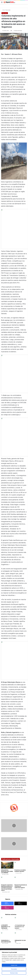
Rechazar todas (14, 973)
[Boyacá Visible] (9, 2)
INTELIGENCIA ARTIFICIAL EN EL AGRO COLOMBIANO (7, 871)
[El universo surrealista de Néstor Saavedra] (21, 865)
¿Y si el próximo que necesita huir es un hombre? (20, 927)
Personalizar (14, 969)
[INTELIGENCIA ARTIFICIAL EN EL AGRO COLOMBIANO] (7, 865)
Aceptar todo (14, 965)
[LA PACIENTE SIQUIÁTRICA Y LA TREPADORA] (7, 920)
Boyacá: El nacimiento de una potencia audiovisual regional (21, 886)
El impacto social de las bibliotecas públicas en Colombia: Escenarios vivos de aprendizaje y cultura (7, 887)
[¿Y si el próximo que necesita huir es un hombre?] (21, 920)
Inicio (3, 10)
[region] (14, 963)
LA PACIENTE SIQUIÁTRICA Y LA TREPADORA (5, 927)
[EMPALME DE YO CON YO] (21, 935)
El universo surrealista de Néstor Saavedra (20, 870)
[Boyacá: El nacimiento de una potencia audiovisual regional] (21, 880)
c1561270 (14, 813)
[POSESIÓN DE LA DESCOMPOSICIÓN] (7, 935)
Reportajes (8, 10)
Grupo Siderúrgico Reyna (9, 70)
